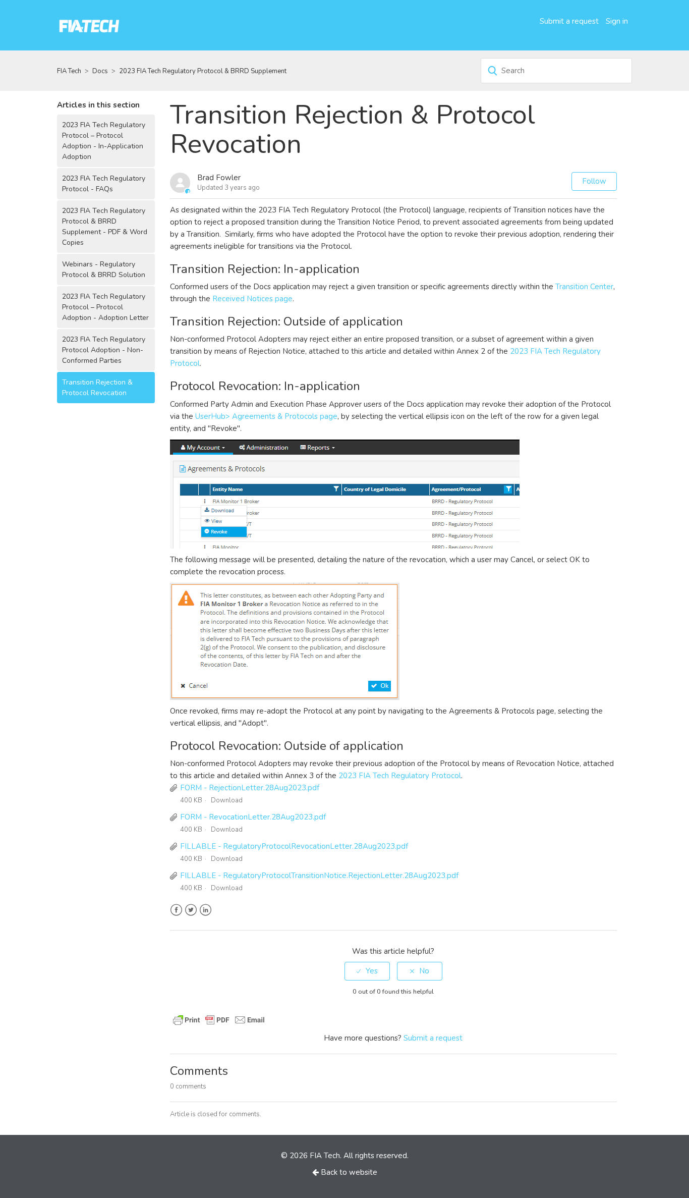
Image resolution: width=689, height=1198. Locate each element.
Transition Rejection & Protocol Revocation (97, 387)
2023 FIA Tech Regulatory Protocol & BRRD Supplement (202, 71)
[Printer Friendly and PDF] (219, 1019)
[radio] (367, 971)
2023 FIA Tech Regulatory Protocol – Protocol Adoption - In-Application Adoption (103, 140)
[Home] (89, 25)
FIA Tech (69, 71)
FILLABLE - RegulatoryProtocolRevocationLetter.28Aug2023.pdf (294, 846)
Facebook (176, 910)
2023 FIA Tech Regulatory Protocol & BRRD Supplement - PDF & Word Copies (104, 226)
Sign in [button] (617, 21)
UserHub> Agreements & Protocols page (266, 416)
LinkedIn (205, 910)
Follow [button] (594, 181)
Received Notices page (252, 299)
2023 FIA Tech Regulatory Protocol (399, 776)
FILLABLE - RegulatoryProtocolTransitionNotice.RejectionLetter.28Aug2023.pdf (319, 875)
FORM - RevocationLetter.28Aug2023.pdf (253, 817)
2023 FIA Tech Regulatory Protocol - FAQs (103, 184)
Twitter (191, 910)
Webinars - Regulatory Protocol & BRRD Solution (103, 269)
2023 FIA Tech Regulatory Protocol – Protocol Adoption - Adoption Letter (105, 307)
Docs (100, 71)
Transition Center (584, 287)
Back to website (348, 1172)
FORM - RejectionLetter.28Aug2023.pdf (249, 788)
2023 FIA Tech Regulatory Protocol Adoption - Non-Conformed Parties (103, 350)
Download (227, 800)
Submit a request (569, 21)
